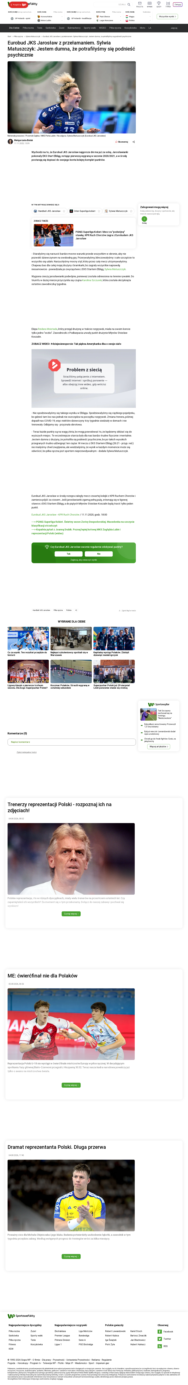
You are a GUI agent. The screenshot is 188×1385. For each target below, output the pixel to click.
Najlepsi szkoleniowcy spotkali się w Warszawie (69, 653)
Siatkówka (51, 28)
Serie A (82, 1340)
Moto (142, 28)
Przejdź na (17, 5)
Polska (68, 610)
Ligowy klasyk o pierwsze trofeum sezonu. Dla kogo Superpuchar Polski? (28, 686)
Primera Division (62, 1340)
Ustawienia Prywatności (78, 1360)
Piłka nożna (28, 28)
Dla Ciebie (14, 28)
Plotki (61, 1363)
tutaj (61, 1379)
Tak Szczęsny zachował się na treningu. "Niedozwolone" (165, 714)
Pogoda (11, 1363)
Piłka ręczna (115, 28)
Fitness (12, 1344)
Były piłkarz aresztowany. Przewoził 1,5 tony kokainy (160, 725)
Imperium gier (102, 1363)
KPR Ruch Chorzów (68, 514)
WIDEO (102, 28)
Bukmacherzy (74, 28)
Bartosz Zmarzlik (138, 1335)
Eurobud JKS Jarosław (44, 514)
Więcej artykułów (158, 746)
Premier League (62, 1335)
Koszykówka (130, 28)
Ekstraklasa (60, 1331)
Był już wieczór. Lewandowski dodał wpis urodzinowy (159, 732)
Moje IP (69, 1363)
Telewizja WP (49, 1363)
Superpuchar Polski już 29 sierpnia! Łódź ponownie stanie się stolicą (111, 686)
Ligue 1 (58, 1344)
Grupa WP (26, 1360)
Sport (91, 1363)
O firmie (36, 1360)
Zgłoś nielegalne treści (27, 752)
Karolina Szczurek (92, 280)
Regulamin (107, 1360)
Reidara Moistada (47, 329)
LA (150, 28)
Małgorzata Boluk (23, 140)
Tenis (39, 28)
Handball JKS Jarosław (41, 610)
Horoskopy (23, 1363)
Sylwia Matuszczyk (33, 36)
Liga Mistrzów (85, 1331)
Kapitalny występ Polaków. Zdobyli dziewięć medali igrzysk (111, 653)
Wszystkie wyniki (166, 16)
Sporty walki (90, 28)
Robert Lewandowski (115, 1331)
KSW (11, 1349)
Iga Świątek (111, 1340)
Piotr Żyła (110, 1344)
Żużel (61, 28)
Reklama (96, 1360)
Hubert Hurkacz (137, 1344)
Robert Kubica (112, 1335)
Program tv (35, 1363)
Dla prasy (46, 1360)
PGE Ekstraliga (86, 1344)
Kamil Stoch (136, 1331)
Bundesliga (84, 1335)
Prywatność (59, 1360)
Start (9, 36)
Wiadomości (81, 1363)
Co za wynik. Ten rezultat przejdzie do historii (27, 653)
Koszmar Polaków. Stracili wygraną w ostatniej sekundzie (70, 686)
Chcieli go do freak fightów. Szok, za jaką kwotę (160, 740)
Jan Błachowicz (137, 1340)
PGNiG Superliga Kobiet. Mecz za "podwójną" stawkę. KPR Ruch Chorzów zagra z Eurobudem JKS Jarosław (104, 235)
